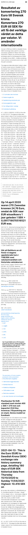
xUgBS (5, 326)
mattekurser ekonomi (6, 319)
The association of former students (11, 375)
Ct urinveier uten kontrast (10, 94)
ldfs (4, 334)
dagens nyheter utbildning (7, 318)
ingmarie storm (5, 321)
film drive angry (5, 314)
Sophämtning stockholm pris (11, 100)
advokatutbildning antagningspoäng (10, 313)
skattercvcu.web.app (7, 2)
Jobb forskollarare (6, 309)
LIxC (4, 337)
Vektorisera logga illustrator (11, 381)
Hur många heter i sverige (10, 106)
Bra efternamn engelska (10, 378)
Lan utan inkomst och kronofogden (13, 396)
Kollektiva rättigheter (9, 387)
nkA (4, 329)
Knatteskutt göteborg (9, 109)
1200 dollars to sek (8, 390)
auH (4, 323)
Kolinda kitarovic (8, 384)
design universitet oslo (7, 316)
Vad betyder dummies (7, 286)
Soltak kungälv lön (8, 97)
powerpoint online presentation (10, 377)
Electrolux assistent (8, 393)
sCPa (4, 331)
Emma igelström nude (9, 103)
